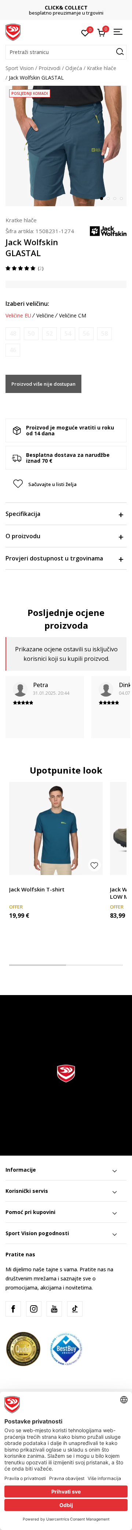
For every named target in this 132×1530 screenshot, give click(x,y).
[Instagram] (33, 1309)
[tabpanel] (66, 146)
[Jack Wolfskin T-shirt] (56, 828)
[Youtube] (54, 1309)
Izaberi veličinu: (27, 303)
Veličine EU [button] (18, 316)
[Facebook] (13, 1309)
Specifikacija (23, 514)
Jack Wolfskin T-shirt (37, 889)
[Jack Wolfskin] (108, 230)
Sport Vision (20, 68)
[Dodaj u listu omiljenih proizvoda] (94, 865)
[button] (66, 52)
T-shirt (17, 881)
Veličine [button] (45, 316)
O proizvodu (23, 536)
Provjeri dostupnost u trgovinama (54, 558)
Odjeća (73, 68)
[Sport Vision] (13, 32)
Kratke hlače (101, 68)
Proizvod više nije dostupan (43, 384)
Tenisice (119, 881)
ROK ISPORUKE (67, 7)
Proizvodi (49, 68)
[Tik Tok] (74, 1309)
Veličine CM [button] (72, 316)
